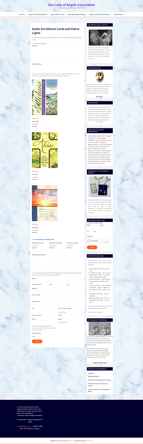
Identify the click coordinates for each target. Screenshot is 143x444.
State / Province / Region (65, 308)
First (50, 284)
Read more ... (91, 58)
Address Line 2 (36, 301)
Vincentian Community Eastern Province (99, 380)
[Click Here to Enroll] (100, 76)
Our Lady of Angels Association (71, 4)
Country (60, 315)
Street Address (36, 295)
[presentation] (98, 241)
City (33, 308)
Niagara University (93, 376)
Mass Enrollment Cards (57, 14)
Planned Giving (118, 14)
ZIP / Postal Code (36, 315)
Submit (37, 341)
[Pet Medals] (100, 328)
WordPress (70, 440)
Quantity (34, 126)
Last (67, 284)
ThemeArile (90, 440)
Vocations (91, 373)
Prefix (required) (36, 284)
